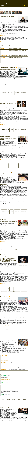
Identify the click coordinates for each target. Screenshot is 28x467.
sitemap (8, 401)
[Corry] (13, 12)
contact (19, 399)
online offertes (13, 401)
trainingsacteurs (14, 7)
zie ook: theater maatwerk (5, 325)
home (1, 7)
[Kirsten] (21, 12)
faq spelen (24, 399)
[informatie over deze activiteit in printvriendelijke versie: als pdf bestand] (9, 130)
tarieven (12, 92)
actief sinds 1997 (4, 355)
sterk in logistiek (4, 362)
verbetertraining (3, 59)
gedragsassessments (4, 53)
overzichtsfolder (23, 92)
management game (4, 55)
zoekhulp (3, 401)
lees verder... (2, 35)
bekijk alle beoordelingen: (5, 379)
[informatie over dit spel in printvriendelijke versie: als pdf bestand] (9, 93)
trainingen (2, 48)
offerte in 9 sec (4, 92)
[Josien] (18, 12)
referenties (13, 399)
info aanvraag (17, 92)
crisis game (3, 57)
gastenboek (8, 399)
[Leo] (4, 12)
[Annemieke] (10, 12)
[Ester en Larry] (1, 12)
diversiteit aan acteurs (4, 367)
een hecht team (3, 369)
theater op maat (7, 7)
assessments (3, 50)
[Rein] (7, 12)
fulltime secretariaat (4, 360)
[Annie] (15, 12)
